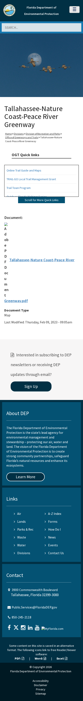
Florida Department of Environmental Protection (40, 671)
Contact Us (56, 553)
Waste (21, 537)
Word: (39, 658)
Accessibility (41, 681)
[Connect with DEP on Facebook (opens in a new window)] (9, 626)
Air (19, 514)
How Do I (54, 529)
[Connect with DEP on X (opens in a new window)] (16, 626)
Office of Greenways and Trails (21, 137)
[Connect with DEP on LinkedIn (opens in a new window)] (30, 626)
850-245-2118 (21, 617)
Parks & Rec (25, 529)
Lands (21, 522)
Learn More (25, 476)
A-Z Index (54, 514)
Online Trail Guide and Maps (24, 170)
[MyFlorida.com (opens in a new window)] (53, 627)
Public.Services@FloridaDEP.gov (34, 607)
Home (8, 133)
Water (21, 545)
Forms (52, 522)
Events (53, 545)
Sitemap (40, 693)
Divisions (19, 133)
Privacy (40, 689)
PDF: (18, 658)
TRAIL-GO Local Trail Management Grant (31, 179)
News (52, 537)
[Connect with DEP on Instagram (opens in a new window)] (23, 626)
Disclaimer (40, 685)
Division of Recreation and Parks (43, 133)
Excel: (61, 658)
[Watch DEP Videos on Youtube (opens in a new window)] (37, 626)
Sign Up (31, 386)
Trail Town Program (19, 188)
